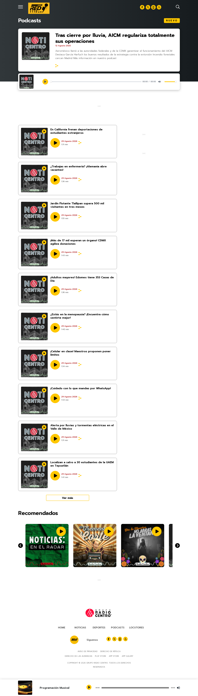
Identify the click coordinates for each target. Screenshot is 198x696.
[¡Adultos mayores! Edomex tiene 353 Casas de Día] (34, 289)
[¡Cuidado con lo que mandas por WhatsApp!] (34, 400)
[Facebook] (142, 7)
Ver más (67, 498)
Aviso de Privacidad (88, 651)
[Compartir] (56, 65)
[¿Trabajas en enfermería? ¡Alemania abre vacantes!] (34, 178)
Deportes (99, 627)
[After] (20, 545)
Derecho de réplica (110, 651)
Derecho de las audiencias (78, 656)
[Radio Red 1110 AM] (39, 8)
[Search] (178, 6)
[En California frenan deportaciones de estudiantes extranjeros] (34, 141)
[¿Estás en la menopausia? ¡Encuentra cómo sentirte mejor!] (34, 326)
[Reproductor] (89, 687)
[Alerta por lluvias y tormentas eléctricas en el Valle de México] (34, 437)
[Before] (177, 545)
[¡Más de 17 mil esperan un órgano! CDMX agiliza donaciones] (34, 252)
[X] (148, 7)
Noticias (80, 627)
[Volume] (178, 687)
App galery (127, 656)
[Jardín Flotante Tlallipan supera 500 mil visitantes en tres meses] (34, 215)
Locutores (136, 627)
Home (61, 627)
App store (114, 656)
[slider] (96, 81)
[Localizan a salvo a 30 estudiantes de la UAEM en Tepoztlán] (34, 474)
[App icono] (153, 7)
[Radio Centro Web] (159, 7)
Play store (100, 656)
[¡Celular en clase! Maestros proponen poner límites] (34, 363)
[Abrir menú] (20, 6)
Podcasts (117, 627)
